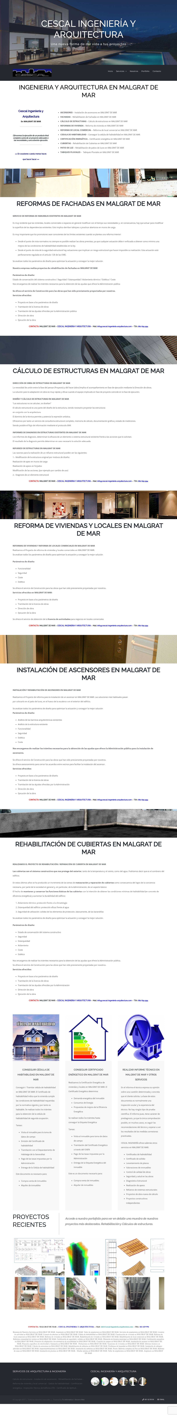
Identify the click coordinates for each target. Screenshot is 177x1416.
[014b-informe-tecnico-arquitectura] (141, 1015)
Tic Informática (67, 1399)
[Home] (88, 32)
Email (161, 1399)
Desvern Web (79, 1399)
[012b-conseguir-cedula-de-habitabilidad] (36, 1015)
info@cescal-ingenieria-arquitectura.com (117, 1326)
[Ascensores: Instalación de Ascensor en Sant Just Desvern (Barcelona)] (142, 1381)
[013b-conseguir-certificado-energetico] (88, 1015)
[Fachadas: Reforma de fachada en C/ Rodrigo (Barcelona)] (123, 1381)
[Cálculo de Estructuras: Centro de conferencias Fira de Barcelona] (113, 1381)
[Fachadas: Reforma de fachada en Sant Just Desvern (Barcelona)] (132, 1381)
